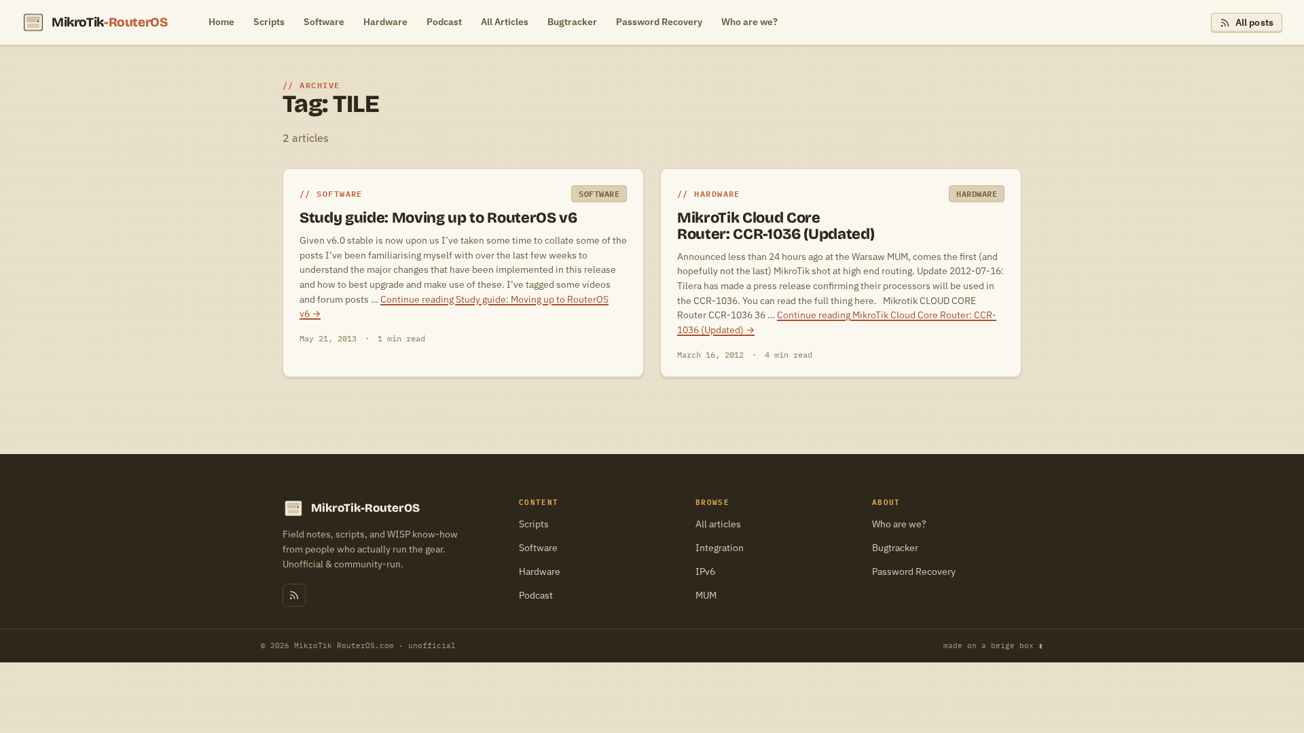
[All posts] (294, 595)
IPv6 (705, 571)
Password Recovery (659, 22)
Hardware (385, 22)
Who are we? (749, 22)
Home (221, 22)
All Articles (504, 22)
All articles (718, 524)
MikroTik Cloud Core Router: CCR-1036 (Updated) (775, 226)
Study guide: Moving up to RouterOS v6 (438, 218)
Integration (719, 548)
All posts (1254, 22)
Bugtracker (572, 22)
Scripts (269, 22)
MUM (706, 595)
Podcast (444, 22)
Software (324, 22)
